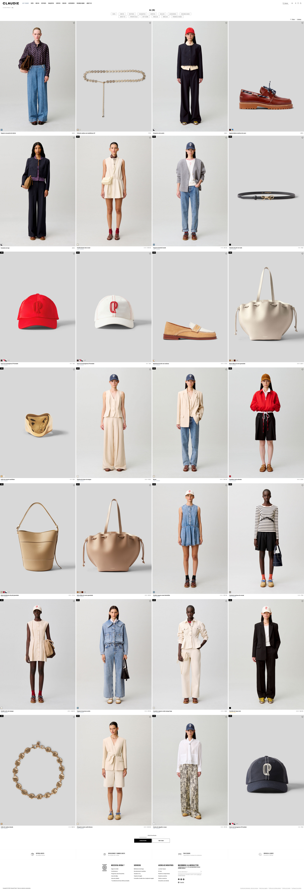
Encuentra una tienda (163, 880)
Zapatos (152, 14)
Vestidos (131, 14)
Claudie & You (137, 873)
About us (122, 16)
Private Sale (134, 16)
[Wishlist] (74, 23)
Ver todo (161, 840)
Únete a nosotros (162, 878)
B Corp (160, 871)
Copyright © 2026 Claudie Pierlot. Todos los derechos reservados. (17, 888)
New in (122, 14)
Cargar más (142, 840)
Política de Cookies (286, 888)
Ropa (113, 14)
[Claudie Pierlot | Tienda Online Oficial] (11, 3)
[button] (24, 3)
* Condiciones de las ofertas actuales (120, 880)
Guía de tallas (114, 876)
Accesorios (172, 14)
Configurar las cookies (296, 888)
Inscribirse (201, 871)
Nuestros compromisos (164, 873)
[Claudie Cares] (104, 867)
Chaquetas (142, 14)
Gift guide (145, 16)
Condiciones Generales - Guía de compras (249, 888)
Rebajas (155, 16)
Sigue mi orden (114, 869)
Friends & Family (177, 16)
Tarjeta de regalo (138, 876)
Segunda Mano (185, 14)
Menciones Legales (263, 888)
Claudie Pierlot (6, 7)
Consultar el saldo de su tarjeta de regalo (144, 878)
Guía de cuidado (115, 878)
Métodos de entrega (139, 869)
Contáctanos (114, 871)
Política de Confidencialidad (275, 888)
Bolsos (162, 14)
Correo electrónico (182, 871)
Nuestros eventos (162, 876)
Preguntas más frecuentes (117, 873)
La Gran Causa (162, 869)
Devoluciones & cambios (140, 871)
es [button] (292, 3)
